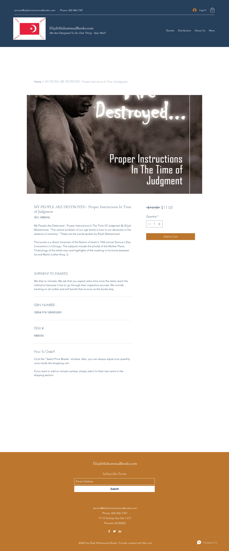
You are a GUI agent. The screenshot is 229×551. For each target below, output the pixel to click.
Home (37, 82)
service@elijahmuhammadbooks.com (34, 10)
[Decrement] (149, 224)
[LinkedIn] (120, 531)
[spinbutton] (154, 224)
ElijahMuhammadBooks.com (71, 28)
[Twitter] (114, 531)
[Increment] (159, 224)
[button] (212, 10)
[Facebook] (109, 531)
